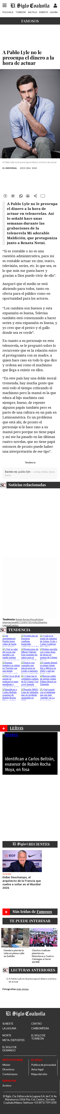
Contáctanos (10, 1074)
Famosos (30, 20)
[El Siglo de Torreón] (25, 1020)
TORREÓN (21, 12)
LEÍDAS (16, 727)
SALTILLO (32, 12)
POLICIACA (7, 12)
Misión (6, 1064)
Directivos (8, 1069)
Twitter (13, 195)
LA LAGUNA (9, 1028)
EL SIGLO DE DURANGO (9, 1049)
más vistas (22, 989)
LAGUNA (54, 12)
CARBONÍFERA (40, 1028)
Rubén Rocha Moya (26, 619)
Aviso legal (37, 1069)
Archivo (6, 1085)
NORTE (6, 1035)
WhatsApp (20, 195)
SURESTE (43, 12)
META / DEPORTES (13, 1040)
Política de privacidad (43, 1064)
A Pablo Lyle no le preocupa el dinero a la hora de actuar (32, 980)
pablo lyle (24, 471)
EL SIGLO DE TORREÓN (38, 1037)
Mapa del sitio (39, 1074)
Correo (28, 195)
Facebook (5, 195)
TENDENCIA (19, 629)
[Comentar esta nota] (42, 196)
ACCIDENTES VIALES (28, 622)
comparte (35, 195)
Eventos (14, 625)
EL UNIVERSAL (9, 168)
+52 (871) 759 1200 (45, 1102)
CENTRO (36, 1023)
